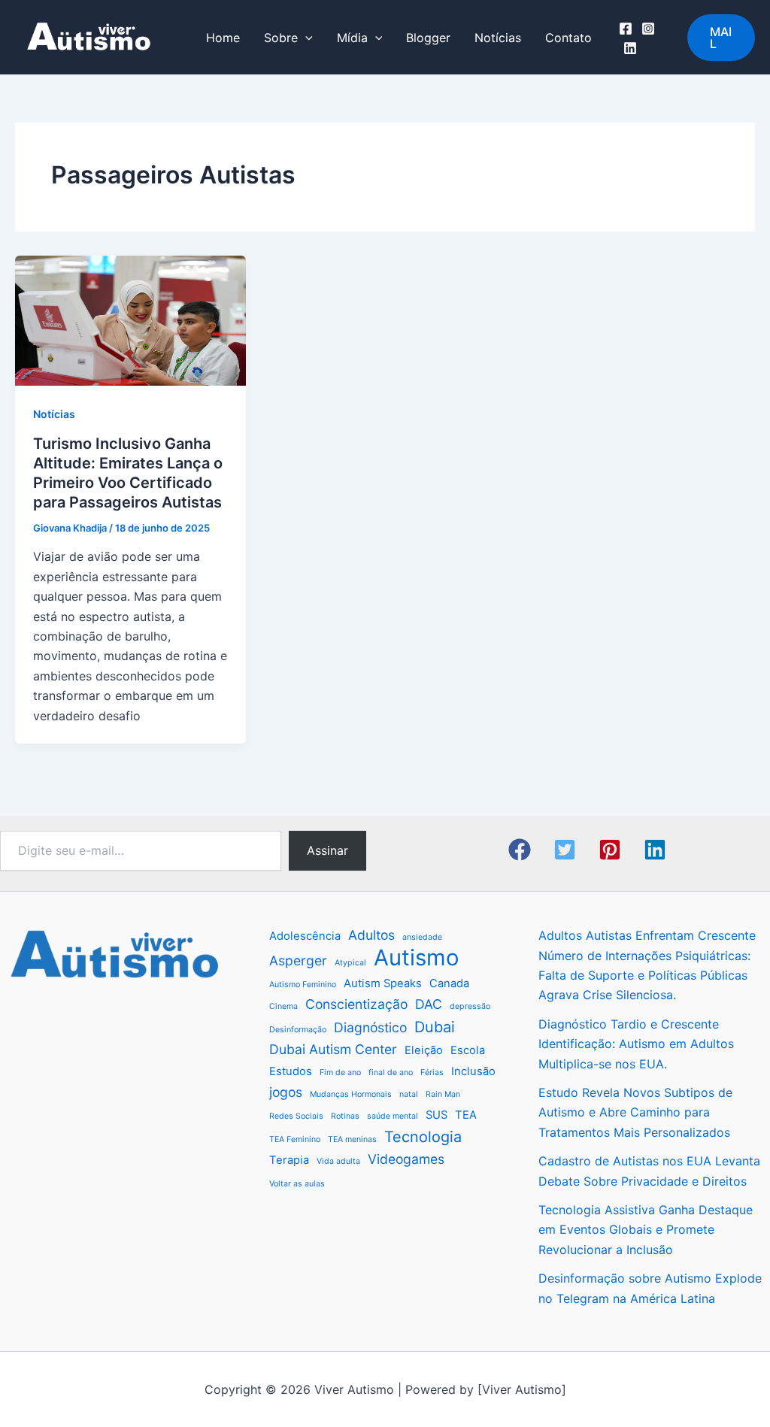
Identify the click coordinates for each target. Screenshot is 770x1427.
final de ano (390, 1072)
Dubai (434, 1027)
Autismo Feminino (302, 984)
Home (223, 37)
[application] (305, 37)
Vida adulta (338, 1161)
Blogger (428, 37)
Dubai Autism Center (333, 1049)
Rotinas (345, 1116)
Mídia (352, 37)
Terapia (289, 1160)
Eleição (424, 1050)
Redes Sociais (296, 1116)
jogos (285, 1092)
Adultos (371, 935)
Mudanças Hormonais (351, 1094)
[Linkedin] (630, 48)
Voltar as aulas (297, 1184)
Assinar (327, 850)
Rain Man (443, 1094)
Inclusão (473, 1071)
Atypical (350, 963)
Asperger (298, 960)
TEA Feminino (294, 1139)
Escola (467, 1050)
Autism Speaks (383, 983)
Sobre (281, 37)
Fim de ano (340, 1072)
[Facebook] (625, 28)
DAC (428, 1004)
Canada (449, 983)
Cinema (283, 1006)
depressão (470, 1006)
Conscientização (356, 1004)
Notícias (497, 37)
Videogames (406, 1159)
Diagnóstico (370, 1027)
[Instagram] (648, 28)
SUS (436, 1115)
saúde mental (392, 1116)
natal (408, 1094)
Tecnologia (423, 1137)
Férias (432, 1072)
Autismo (416, 958)
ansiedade (422, 937)
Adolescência (305, 936)
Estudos (290, 1071)
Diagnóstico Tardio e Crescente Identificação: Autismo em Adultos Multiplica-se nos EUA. (636, 1043)
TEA (466, 1115)
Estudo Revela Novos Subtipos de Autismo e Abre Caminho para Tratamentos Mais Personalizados (635, 1112)
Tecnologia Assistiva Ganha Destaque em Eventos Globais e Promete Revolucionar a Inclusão (645, 1229)
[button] (721, 37)
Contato (568, 37)
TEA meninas (352, 1139)
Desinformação (297, 1030)
